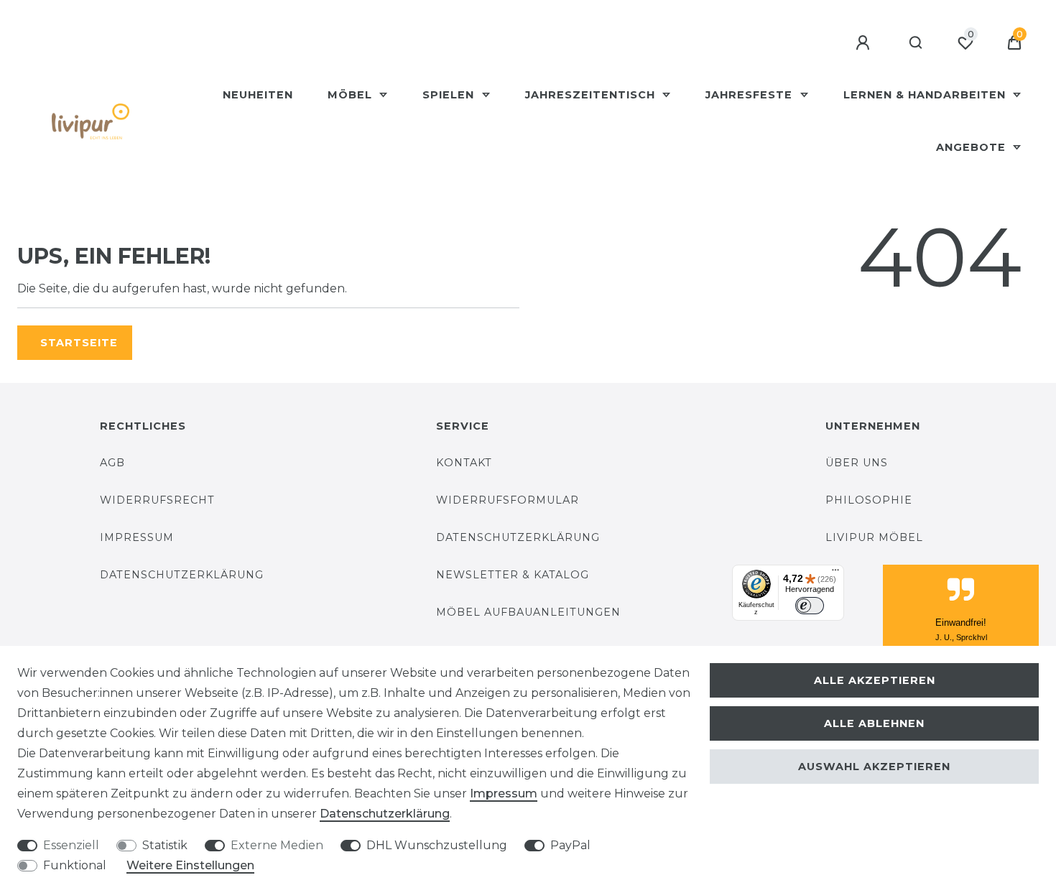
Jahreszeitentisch (592, 94)
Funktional (74, 865)
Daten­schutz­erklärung (385, 813)
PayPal (570, 845)
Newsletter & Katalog (512, 574)
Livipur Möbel (874, 537)
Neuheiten (258, 94)
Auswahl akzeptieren (874, 766)
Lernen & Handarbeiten (926, 94)
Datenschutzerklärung (182, 574)
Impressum (137, 537)
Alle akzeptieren (874, 680)
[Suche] (916, 43)
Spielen (450, 94)
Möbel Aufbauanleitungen (528, 612)
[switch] (809, 605)
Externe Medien (277, 845)
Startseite (79, 342)
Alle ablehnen (874, 723)
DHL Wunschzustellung (436, 845)
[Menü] (835, 573)
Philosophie (868, 500)
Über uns (856, 462)
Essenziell (71, 845)
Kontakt (464, 462)
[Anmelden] (864, 43)
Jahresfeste (750, 94)
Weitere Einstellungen (190, 865)
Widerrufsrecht (157, 500)
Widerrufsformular (507, 500)
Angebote (972, 147)
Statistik (164, 845)
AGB (112, 462)
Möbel (352, 94)
